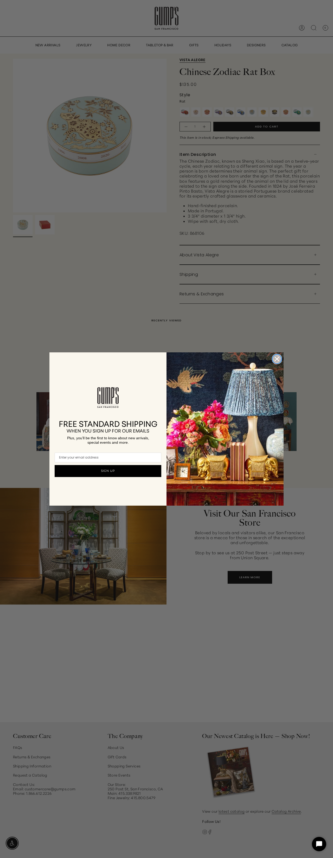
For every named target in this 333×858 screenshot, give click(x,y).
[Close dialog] (276, 359)
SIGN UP (108, 471)
